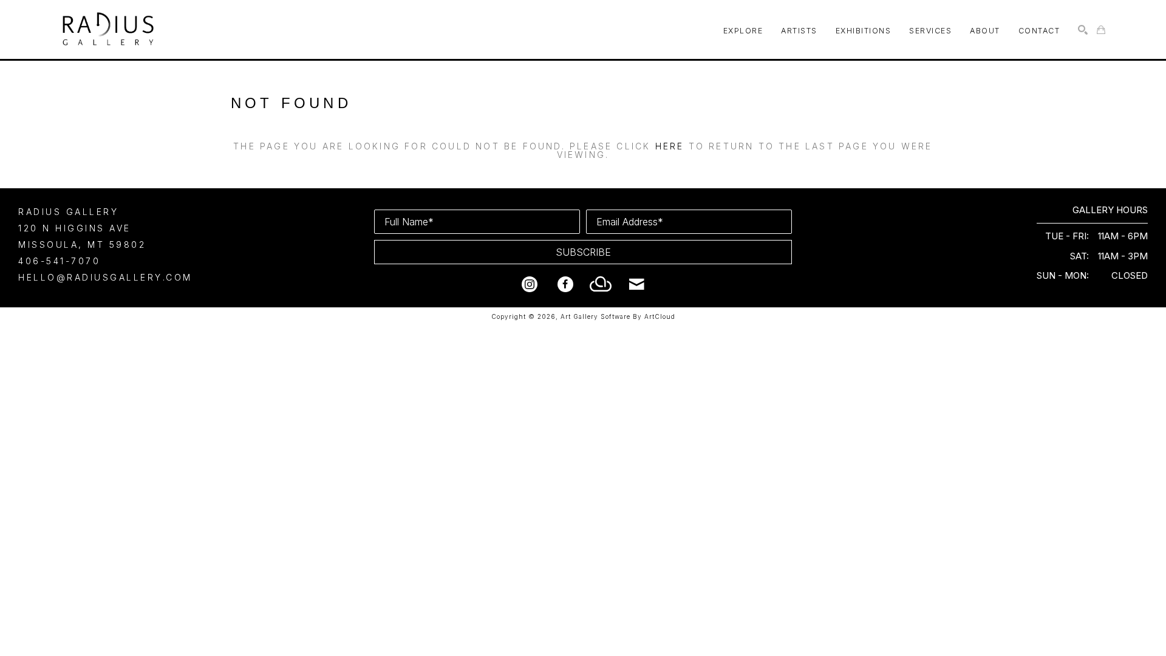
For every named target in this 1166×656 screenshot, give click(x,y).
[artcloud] (601, 284)
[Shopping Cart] (1101, 30)
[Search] (1083, 30)
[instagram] (529, 284)
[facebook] (565, 284)
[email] (637, 284)
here (669, 146)
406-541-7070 (59, 261)
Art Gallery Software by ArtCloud (618, 316)
